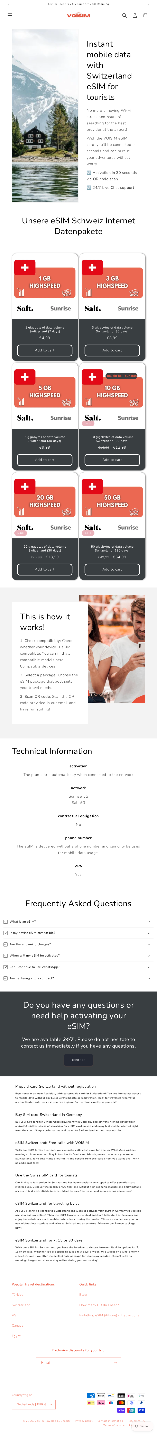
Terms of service (114, 1425)
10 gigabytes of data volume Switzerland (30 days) (112, 439)
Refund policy (136, 1421)
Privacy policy (84, 1421)
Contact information (110, 1421)
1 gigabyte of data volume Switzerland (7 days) (44, 330)
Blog (83, 1294)
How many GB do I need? (99, 1305)
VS (14, 1315)
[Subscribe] (115, 1362)
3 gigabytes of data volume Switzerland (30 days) (112, 330)
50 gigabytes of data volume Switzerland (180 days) (112, 549)
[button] (10, 15)
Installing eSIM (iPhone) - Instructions (109, 1315)
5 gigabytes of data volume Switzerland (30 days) (44, 439)
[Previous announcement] (8, 4)
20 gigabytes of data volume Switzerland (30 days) (45, 549)
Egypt (16, 1336)
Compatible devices (37, 666)
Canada (18, 1325)
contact (78, 1059)
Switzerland (21, 1305)
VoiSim (39, 1421)
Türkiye (18, 1294)
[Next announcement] (148, 4)
